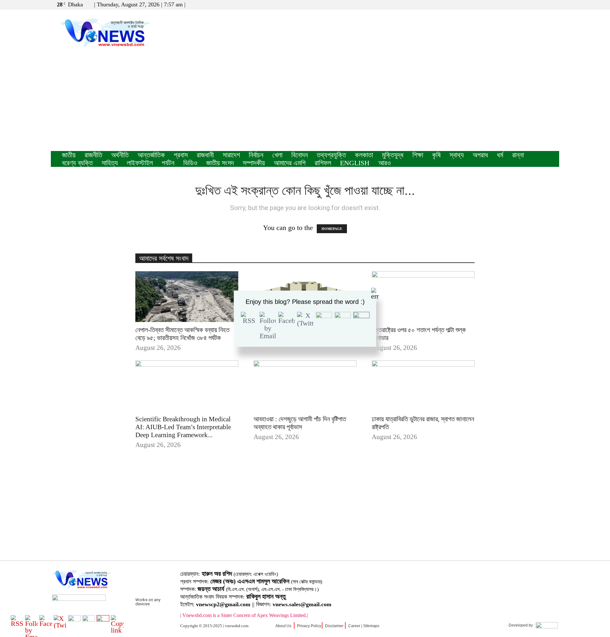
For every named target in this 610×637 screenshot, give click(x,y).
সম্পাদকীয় (254, 163)
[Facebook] (533, 4)
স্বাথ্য (457, 155)
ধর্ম (500, 155)
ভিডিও (190, 163)
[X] (544, 4)
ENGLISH (354, 163)
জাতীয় (69, 155)
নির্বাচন (256, 155)
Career (354, 626)
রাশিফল (323, 163)
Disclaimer (334, 626)
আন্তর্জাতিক (151, 155)
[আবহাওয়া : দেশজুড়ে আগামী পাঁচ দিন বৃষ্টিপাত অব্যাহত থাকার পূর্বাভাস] (305, 385)
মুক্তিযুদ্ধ (392, 155)
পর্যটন (168, 163)
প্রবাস (181, 155)
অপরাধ (480, 155)
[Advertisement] (305, 103)
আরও (384, 163)
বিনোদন (299, 155)
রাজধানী (205, 155)
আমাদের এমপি (290, 163)
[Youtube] (554, 4)
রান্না (518, 155)
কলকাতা (364, 155)
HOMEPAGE (332, 229)
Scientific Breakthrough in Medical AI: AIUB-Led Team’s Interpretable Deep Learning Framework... (183, 427)
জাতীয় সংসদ (220, 163)
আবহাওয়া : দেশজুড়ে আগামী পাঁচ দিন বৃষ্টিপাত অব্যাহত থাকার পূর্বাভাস (300, 423)
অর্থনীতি (120, 155)
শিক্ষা (417, 155)
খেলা (277, 155)
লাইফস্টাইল (140, 163)
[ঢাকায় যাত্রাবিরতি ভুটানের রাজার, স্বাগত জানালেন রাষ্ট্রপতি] (423, 385)
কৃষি (436, 155)
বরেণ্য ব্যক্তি (77, 163)
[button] (524, 4)
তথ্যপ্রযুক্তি (331, 155)
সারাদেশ (231, 155)
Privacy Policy (309, 626)
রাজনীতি (93, 155)
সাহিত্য (110, 163)
